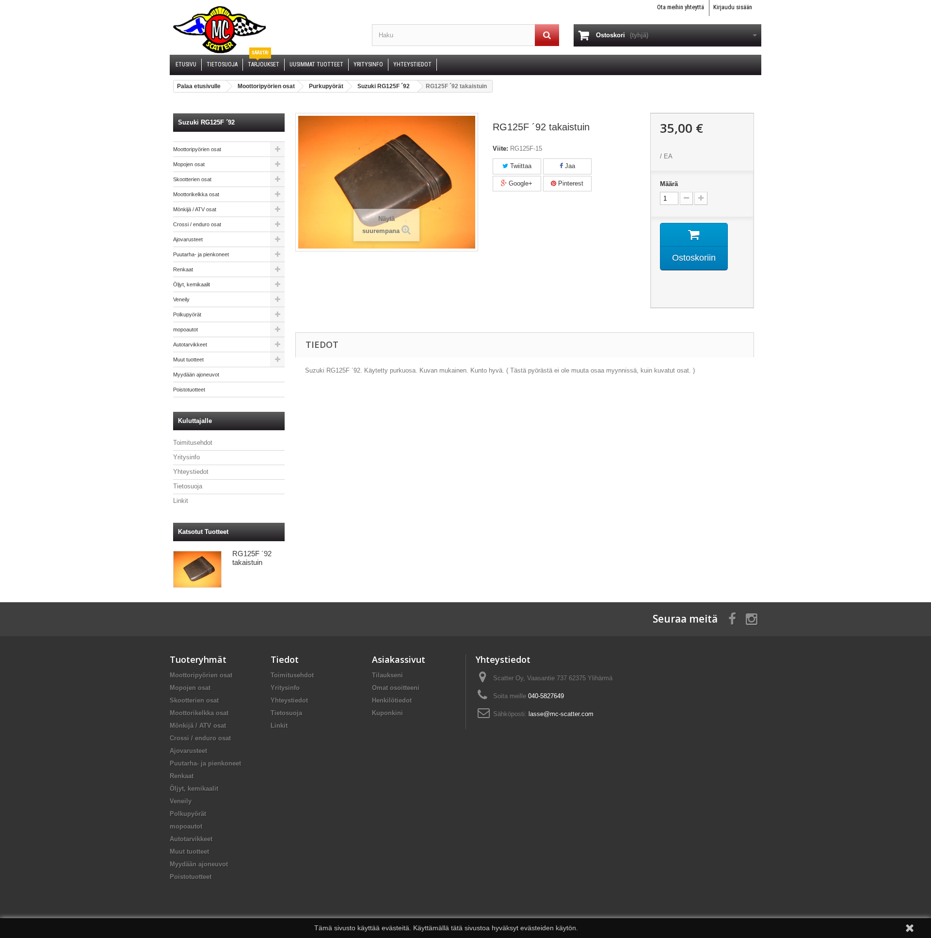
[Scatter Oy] (263, 29)
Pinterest (569, 183)
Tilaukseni (387, 675)
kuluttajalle (195, 420)
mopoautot (185, 329)
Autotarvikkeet (190, 344)
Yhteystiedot (191, 471)
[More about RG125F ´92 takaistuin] (197, 569)
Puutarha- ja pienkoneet (201, 254)
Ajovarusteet (188, 239)
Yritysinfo (186, 457)
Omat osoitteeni (395, 687)
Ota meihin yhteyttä (680, 7)
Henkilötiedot (392, 700)
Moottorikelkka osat (196, 194)
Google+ (519, 183)
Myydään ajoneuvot (196, 374)
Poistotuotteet (189, 389)
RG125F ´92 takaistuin (252, 557)
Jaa (569, 166)
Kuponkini (387, 713)
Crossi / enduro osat (197, 224)
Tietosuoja (187, 486)
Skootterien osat (192, 179)
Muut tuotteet (188, 359)
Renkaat (183, 269)
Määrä (669, 184)
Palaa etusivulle (199, 86)
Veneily (181, 299)
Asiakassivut (398, 659)
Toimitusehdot (192, 442)
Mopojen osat (189, 164)
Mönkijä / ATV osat (194, 209)
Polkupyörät (187, 314)
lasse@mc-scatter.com (561, 714)
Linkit (180, 500)
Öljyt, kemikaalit (191, 284)
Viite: (500, 148)
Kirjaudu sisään (732, 7)
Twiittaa (519, 166)
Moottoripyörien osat (197, 149)
